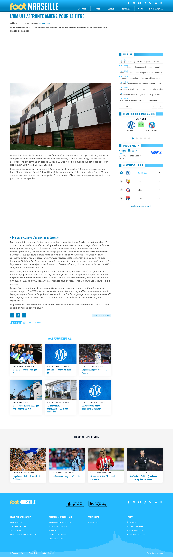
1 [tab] (133, 138)
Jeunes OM (16, 322)
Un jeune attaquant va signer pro (25, 371)
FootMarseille (44, 23)
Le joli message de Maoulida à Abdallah (94, 371)
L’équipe (97, 8)
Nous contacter (135, 530)
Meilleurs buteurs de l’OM (23, 535)
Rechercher (154, 8)
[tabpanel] (141, 126)
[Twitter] (134, 3)
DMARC (51, 553)
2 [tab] (137, 138)
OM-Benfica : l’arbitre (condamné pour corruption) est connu (143, 478)
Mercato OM (16, 522)
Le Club (111, 8)
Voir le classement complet (141, 206)
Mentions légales (136, 535)
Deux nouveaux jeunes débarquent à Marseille (91, 407)
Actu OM (82, 8)
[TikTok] (145, 3)
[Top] (166, 552)
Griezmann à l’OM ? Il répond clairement (102, 478)
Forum (140, 8)
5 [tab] (149, 138)
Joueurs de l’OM (18, 526)
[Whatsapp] (24, 315)
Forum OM (93, 522)
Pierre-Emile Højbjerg (60, 522)
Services (126, 8)
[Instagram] (139, 3)
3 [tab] (141, 138)
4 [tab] (145, 138)
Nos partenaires (135, 526)
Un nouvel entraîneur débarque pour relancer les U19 (26, 407)
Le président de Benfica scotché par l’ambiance (28, 478)
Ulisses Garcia (56, 539)
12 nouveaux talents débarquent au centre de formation (57, 408)
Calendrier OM (17, 530)
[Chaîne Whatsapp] (150, 3)
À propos (131, 522)
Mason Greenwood (58, 526)
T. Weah (52, 530)
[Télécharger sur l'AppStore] (156, 3)
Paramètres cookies (155, 553)
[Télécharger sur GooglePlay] (161, 3)
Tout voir (125, 106)
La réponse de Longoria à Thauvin (66, 476)
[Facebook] (129, 3)
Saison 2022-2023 (33, 323)
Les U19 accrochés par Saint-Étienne (59, 371)
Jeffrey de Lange (57, 535)
